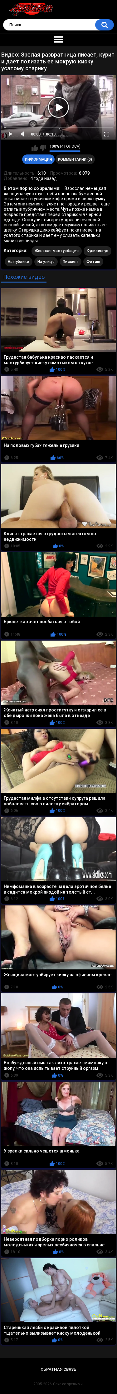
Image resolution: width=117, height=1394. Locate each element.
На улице (46, 262)
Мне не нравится (43, 148)
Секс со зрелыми (68, 1384)
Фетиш (93, 262)
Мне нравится (35, 148)
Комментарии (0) (75, 159)
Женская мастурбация (57, 251)
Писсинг (70, 262)
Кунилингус (97, 251)
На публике (18, 262)
